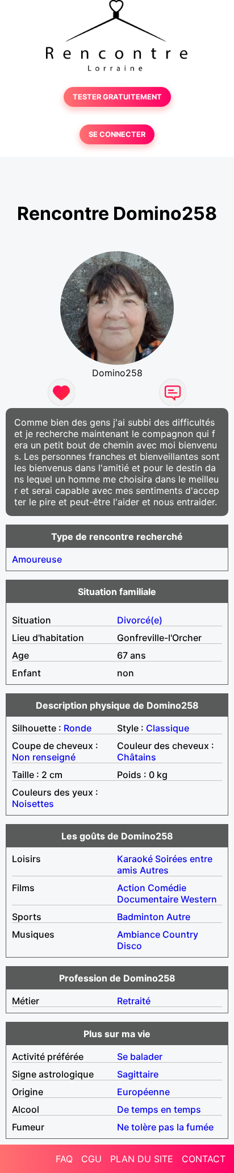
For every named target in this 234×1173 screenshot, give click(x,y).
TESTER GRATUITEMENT (117, 97)
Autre (178, 916)
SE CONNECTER (117, 134)
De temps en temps (159, 1109)
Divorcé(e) (139, 620)
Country (180, 934)
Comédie (167, 887)
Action (131, 887)
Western (199, 899)
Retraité (134, 1000)
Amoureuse (37, 559)
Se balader (139, 1056)
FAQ (64, 1158)
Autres (154, 870)
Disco (129, 945)
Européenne (143, 1091)
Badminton (140, 916)
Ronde (77, 728)
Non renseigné (44, 757)
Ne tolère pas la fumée (165, 1127)
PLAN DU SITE (141, 1158)
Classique (167, 728)
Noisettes (33, 803)
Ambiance (138, 934)
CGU (91, 1158)
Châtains (136, 757)
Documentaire (147, 899)
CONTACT (203, 1158)
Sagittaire (137, 1074)
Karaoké (135, 858)
